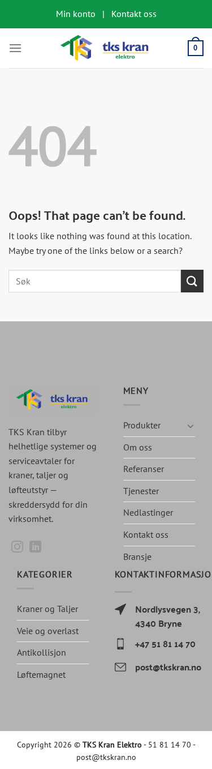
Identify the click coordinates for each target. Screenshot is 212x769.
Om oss (137, 447)
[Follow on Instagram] (17, 547)
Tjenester (141, 490)
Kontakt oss (145, 534)
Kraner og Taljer (47, 608)
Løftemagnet (41, 674)
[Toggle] (190, 425)
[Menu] (15, 48)
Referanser (143, 468)
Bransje (137, 556)
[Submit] (192, 281)
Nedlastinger (148, 512)
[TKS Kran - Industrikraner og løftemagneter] (106, 48)
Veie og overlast (48, 630)
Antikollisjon (41, 652)
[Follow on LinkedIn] (35, 547)
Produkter (142, 425)
